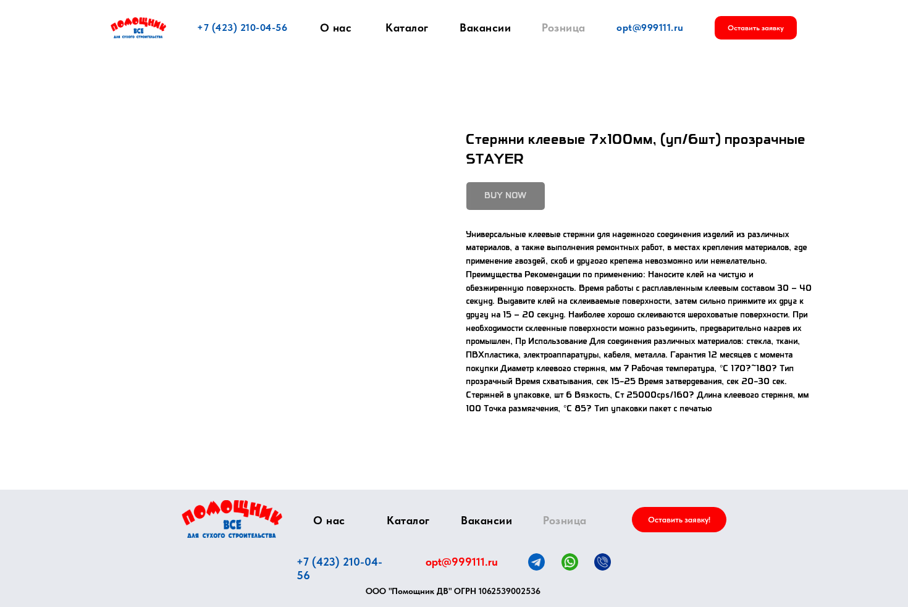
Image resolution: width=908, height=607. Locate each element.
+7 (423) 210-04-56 (242, 27)
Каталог (407, 27)
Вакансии (485, 27)
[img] (232, 519)
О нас (336, 28)
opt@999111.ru (650, 27)
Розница (564, 27)
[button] (756, 28)
